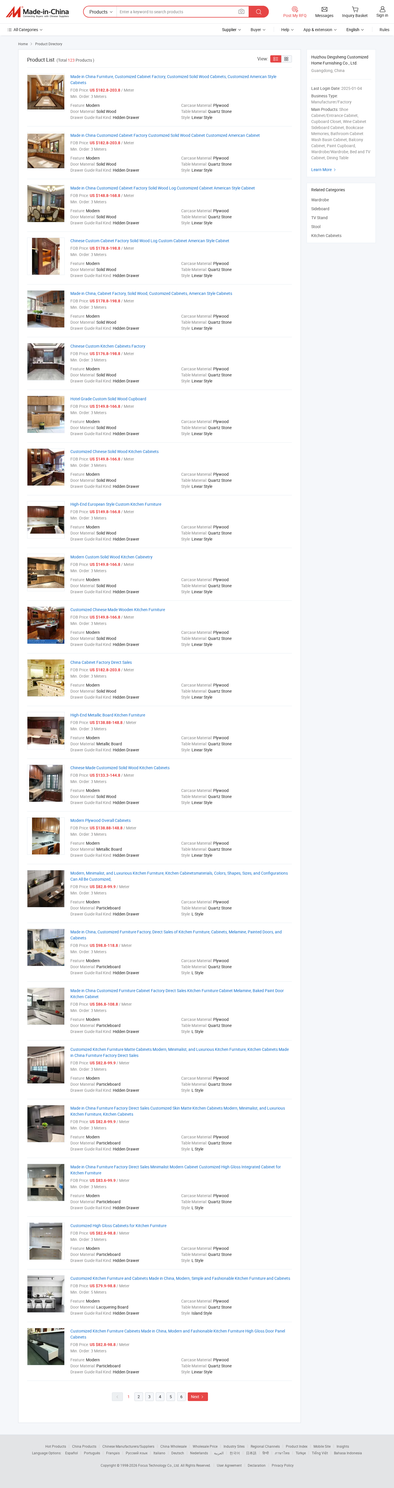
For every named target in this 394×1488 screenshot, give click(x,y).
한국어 (235, 1453)
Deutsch (177, 1453)
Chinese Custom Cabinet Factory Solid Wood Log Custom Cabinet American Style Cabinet (149, 240)
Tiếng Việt (320, 1453)
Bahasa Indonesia (348, 1453)
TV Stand (319, 217)
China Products (84, 1446)
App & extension (317, 29)
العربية (219, 1453)
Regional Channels (265, 1446)
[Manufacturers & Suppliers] (37, 12)
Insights (343, 1446)
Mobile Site (322, 1446)
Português (92, 1453)
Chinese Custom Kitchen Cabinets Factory (107, 346)
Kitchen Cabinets (326, 235)
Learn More (324, 169)
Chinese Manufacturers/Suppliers (128, 1446)
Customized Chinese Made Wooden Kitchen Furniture (117, 609)
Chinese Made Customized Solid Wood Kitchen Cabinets (120, 767)
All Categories (26, 29)
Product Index (296, 1446)
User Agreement (229, 1465)
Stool (315, 226)
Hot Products (55, 1446)
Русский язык (136, 1453)
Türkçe (301, 1453)
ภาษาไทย (282, 1453)
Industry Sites (234, 1446)
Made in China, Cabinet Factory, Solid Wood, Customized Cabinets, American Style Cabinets (151, 293)
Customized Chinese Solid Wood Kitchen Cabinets (114, 451)
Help (285, 29)
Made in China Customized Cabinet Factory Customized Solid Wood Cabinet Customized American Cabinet (165, 135)
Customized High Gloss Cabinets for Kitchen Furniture (118, 1225)
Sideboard (320, 208)
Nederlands (199, 1453)
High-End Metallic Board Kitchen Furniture (107, 715)
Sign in (382, 15)
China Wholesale (173, 1446)
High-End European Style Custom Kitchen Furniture (115, 504)
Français (113, 1453)
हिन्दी (265, 1453)
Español (71, 1453)
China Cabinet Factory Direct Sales (101, 662)
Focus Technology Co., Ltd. (159, 1465)
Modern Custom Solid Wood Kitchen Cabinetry (111, 557)
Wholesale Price (205, 1446)
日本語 (251, 1453)
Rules (384, 29)
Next (198, 1396)
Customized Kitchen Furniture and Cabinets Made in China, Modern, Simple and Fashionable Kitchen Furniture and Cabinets (180, 1278)
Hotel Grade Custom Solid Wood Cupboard (108, 398)
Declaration (257, 1465)
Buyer (256, 29)
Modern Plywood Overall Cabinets (100, 820)
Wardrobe (320, 199)
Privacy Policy (283, 1465)
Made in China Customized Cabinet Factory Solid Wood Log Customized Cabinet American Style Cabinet (162, 188)
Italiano (159, 1453)
